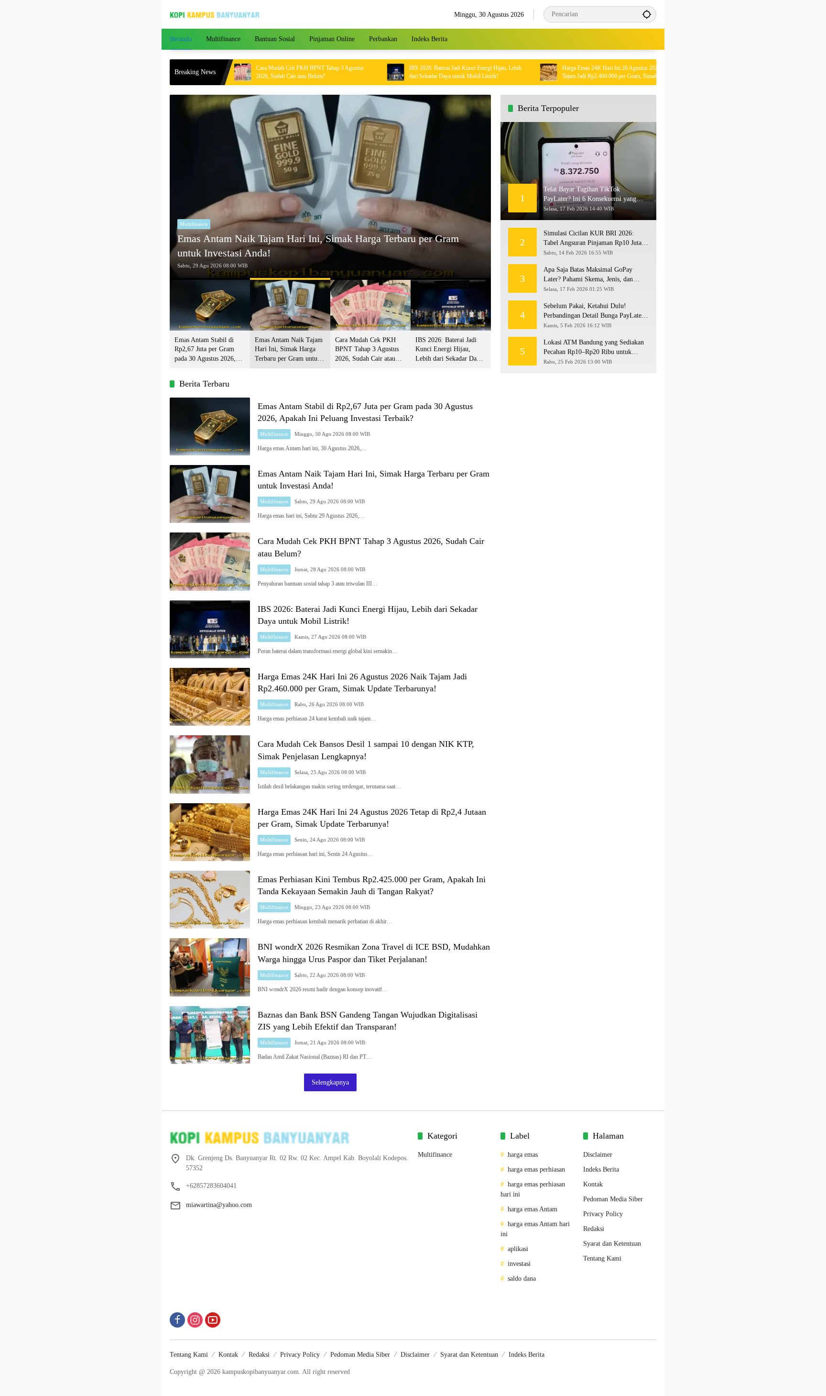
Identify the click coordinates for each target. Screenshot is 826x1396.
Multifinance (194, 224)
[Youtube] (212, 1320)
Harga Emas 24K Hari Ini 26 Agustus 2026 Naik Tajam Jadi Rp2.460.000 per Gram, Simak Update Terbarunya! (567, 72)
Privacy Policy (603, 1214)
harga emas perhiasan (536, 1169)
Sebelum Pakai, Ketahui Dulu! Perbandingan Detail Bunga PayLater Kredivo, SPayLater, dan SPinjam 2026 (593, 311)
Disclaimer (597, 1154)
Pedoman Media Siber (613, 1199)
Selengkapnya (330, 1082)
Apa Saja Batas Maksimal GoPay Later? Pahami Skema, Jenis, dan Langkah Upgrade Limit (588, 275)
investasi (519, 1263)
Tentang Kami (602, 1258)
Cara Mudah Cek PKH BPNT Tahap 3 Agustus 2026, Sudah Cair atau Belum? (259, 72)
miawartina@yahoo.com (219, 1204)
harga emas (523, 1154)
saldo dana (522, 1278)
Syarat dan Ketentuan (612, 1243)
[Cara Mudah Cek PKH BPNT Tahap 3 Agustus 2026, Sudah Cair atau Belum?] (210, 561)
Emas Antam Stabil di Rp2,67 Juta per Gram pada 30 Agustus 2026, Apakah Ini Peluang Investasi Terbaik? (205, 350)
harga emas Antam (532, 1209)
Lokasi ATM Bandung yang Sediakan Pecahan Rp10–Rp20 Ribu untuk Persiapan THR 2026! (593, 347)
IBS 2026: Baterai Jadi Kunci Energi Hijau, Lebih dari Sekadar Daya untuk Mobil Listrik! (415, 72)
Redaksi (593, 1228)
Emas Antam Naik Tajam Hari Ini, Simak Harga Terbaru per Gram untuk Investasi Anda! (318, 246)
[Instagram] (195, 1320)
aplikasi (518, 1248)
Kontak (593, 1184)
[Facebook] (177, 1320)
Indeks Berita (601, 1169)
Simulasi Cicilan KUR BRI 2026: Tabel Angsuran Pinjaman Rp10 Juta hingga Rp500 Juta (592, 238)
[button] (646, 14)
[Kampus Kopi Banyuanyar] (215, 14)
